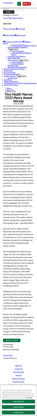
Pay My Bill (21, 29)
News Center (8, 71)
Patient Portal (9, 35)
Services (19, 375)
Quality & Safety (15, 76)
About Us (10, 90)
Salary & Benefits (14, 58)
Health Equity (12, 78)
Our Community (10, 72)
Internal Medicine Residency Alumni (21, 54)
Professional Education (12, 74)
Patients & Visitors (18, 378)
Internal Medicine (17, 64)
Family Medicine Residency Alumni (23, 46)
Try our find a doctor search (13, 18)
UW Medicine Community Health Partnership (20, 83)
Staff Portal (8, 80)
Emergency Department (13, 42)
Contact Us (18, 369)
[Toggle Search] (19, 4)
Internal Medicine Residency (18, 48)
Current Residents (17, 51)
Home (9, 88)
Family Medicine (17, 62)
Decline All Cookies (18, 407)
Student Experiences (11, 82)
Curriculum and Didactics (16, 56)
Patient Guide (21, 35)
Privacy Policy (8, 355)
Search (8, 12)
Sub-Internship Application (17, 67)
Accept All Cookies (18, 412)
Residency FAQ (13, 66)
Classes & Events (18, 382)
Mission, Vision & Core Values (14, 69)
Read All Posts (12, 340)
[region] (18, 400)
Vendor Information (11, 85)
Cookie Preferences (18, 401)
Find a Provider (10, 29)
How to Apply (18, 60)
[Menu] (33, 4)
